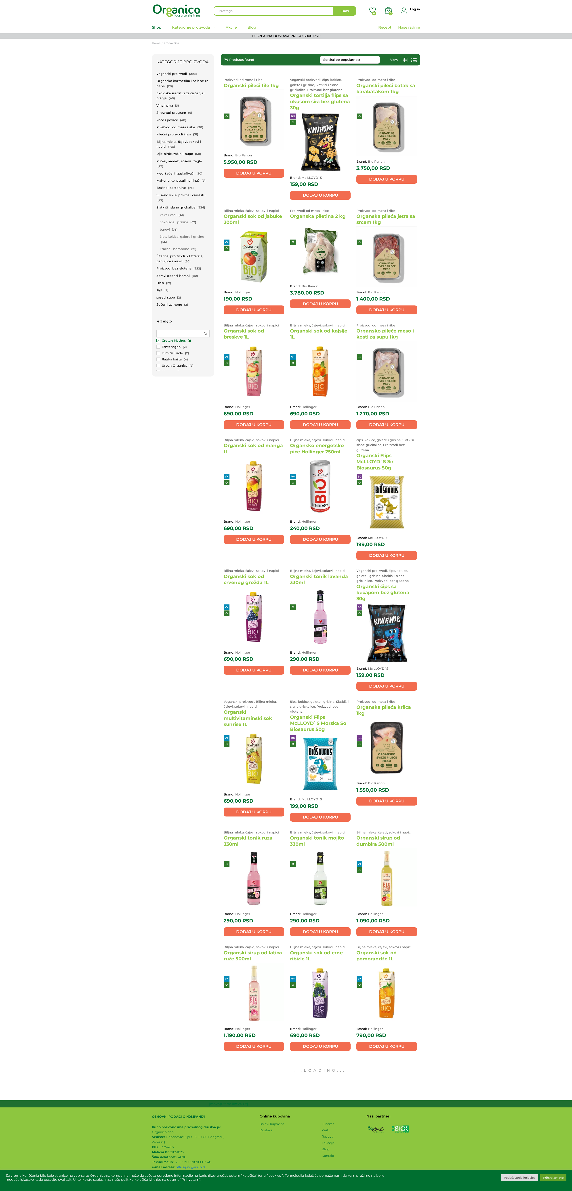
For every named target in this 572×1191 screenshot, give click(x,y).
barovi (165, 229)
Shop (156, 27)
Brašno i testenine (171, 188)
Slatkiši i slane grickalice (176, 207)
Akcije (231, 27)
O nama (328, 1124)
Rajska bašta (172, 359)
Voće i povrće (167, 120)
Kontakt (328, 1156)
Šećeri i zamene (169, 305)
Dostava (266, 1130)
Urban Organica (174, 366)
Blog (252, 27)
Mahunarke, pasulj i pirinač (178, 181)
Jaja (159, 290)
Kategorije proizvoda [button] (191, 27)
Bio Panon (243, 155)
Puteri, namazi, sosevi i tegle (179, 161)
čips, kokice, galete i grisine (182, 237)
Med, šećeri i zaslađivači (175, 173)
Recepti (385, 27)
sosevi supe (165, 297)
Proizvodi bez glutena (173, 268)
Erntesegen (171, 347)
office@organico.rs (190, 1167)
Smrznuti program (171, 113)
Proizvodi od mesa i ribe (175, 127)
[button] (254, 173)
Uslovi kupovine (272, 1124)
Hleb (160, 283)
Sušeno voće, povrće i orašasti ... (181, 195)
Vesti (325, 1130)
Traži (345, 11)
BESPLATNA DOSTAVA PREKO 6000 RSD (286, 36)
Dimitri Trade (172, 353)
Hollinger (242, 292)
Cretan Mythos (174, 341)
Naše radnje (409, 27)
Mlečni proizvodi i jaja (173, 134)
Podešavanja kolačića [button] (519, 1177)
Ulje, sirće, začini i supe (174, 154)
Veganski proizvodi (171, 74)
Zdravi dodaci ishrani (173, 276)
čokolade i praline (174, 222)
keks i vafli (168, 215)
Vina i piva (164, 105)
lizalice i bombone (174, 249)
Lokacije (328, 1143)
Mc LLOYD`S (312, 178)
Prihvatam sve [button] (553, 1177)
